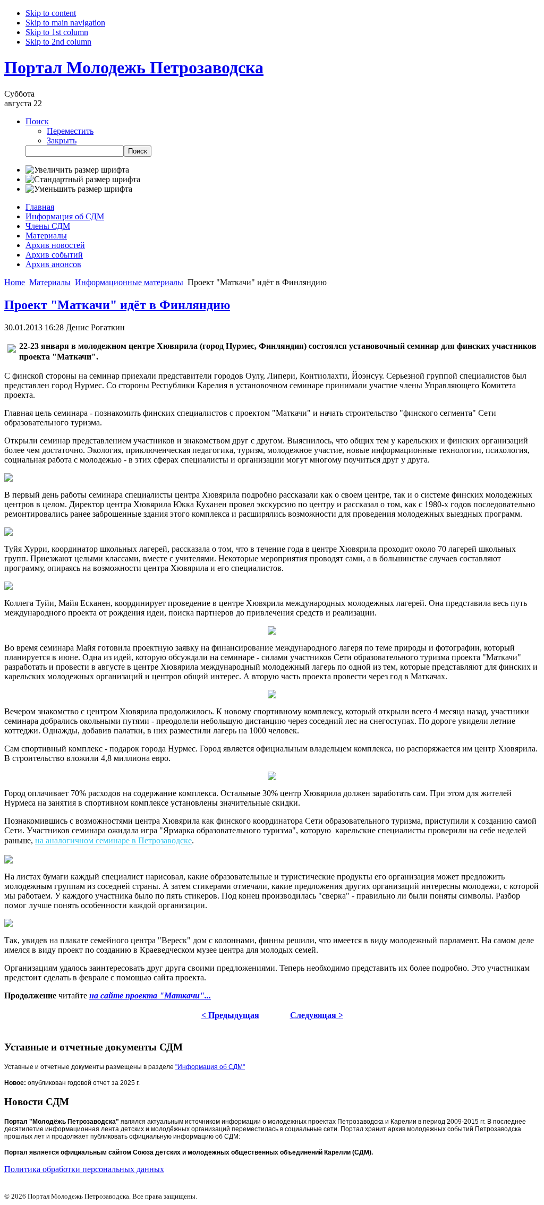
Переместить (70, 130)
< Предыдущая (230, 1015)
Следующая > (316, 1015)
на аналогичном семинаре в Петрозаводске (113, 840)
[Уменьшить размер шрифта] (79, 189)
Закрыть (61, 140)
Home (14, 282)
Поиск (37, 121)
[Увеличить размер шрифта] (77, 170)
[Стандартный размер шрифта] (83, 179)
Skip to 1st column (57, 32)
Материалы (50, 282)
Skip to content (51, 13)
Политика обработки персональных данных (84, 1169)
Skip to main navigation (65, 22)
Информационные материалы (129, 282)
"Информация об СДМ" (210, 1067)
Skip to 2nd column (58, 41)
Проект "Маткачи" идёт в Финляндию (117, 305)
